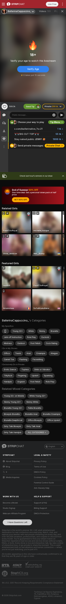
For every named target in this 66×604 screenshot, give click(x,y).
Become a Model (10, 503)
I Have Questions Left (17, 522)
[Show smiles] (54, 115)
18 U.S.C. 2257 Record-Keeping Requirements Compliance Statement (32, 583)
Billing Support (40, 508)
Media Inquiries (12, 477)
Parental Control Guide (44, 483)
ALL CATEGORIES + (37, 432)
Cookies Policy (40, 477)
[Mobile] (5, 331)
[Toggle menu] (3, 4)
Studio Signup (9, 508)
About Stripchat (13, 461)
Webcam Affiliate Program (14, 513)
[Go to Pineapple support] (5, 573)
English (52, 446)
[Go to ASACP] (17, 565)
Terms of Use (40, 467)
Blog (8, 467)
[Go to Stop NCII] (20, 573)
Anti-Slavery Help (41, 488)
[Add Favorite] (5, 106)
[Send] (61, 115)
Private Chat (53, 145)
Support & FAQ (40, 503)
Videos (45, 11)
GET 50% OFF (20, 200)
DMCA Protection (41, 513)
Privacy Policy (40, 461)
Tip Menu (55, 122)
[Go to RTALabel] (6, 566)
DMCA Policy (40, 472)
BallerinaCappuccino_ (15, 320)
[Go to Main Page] (20, 4)
